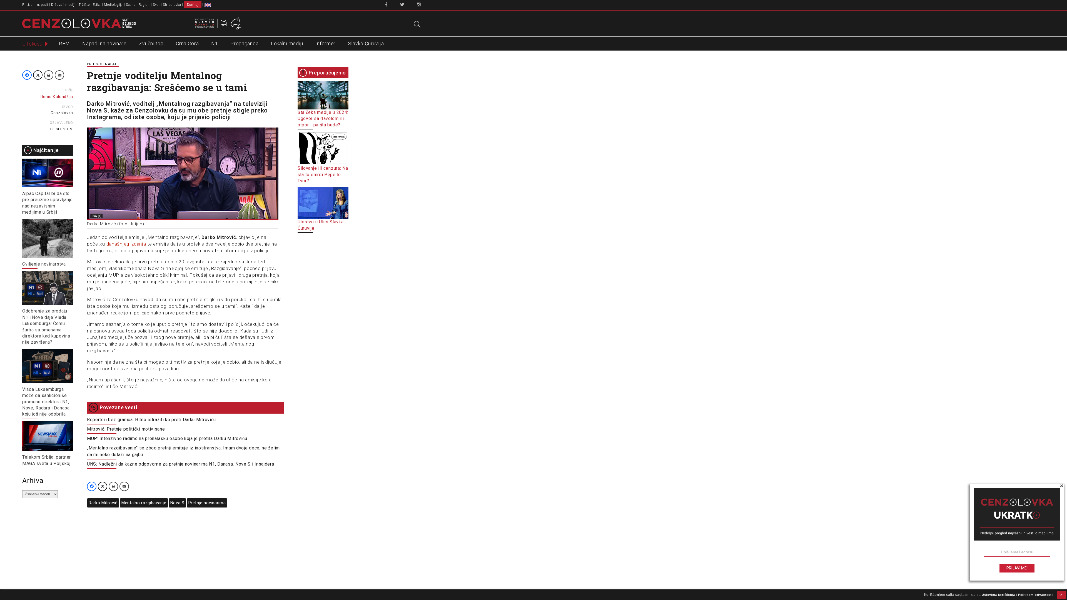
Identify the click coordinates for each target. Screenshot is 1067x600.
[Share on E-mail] (59, 75)
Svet (156, 5)
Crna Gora (187, 43)
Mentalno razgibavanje (143, 502)
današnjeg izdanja (126, 244)
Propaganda (244, 43)
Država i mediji (63, 5)
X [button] (1061, 594)
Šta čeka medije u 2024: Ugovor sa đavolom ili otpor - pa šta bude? (323, 119)
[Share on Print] (48, 75)
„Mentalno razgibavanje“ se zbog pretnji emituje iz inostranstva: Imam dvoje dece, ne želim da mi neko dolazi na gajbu (183, 451)
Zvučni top (151, 43)
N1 (214, 43)
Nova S (177, 502)
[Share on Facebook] (27, 75)
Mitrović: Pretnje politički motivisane (126, 429)
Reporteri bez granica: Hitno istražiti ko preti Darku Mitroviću (151, 419)
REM (64, 43)
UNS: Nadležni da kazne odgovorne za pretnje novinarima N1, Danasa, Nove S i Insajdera (180, 464)
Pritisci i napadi (35, 5)
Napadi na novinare (104, 43)
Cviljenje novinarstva (44, 264)
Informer (325, 43)
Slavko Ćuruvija (366, 43)
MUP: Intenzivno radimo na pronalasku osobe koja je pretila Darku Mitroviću (168, 438)
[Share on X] (38, 75)
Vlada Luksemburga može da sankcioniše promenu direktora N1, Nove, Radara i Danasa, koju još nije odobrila (46, 402)
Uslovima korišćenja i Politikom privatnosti (1017, 594)
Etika (97, 5)
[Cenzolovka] (79, 23)
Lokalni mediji (287, 43)
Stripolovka (172, 5)
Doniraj (193, 5)
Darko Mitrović (103, 502)
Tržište (84, 5)
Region (144, 5)
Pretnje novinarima (207, 502)
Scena (131, 5)
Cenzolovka (62, 113)
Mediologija (113, 5)
